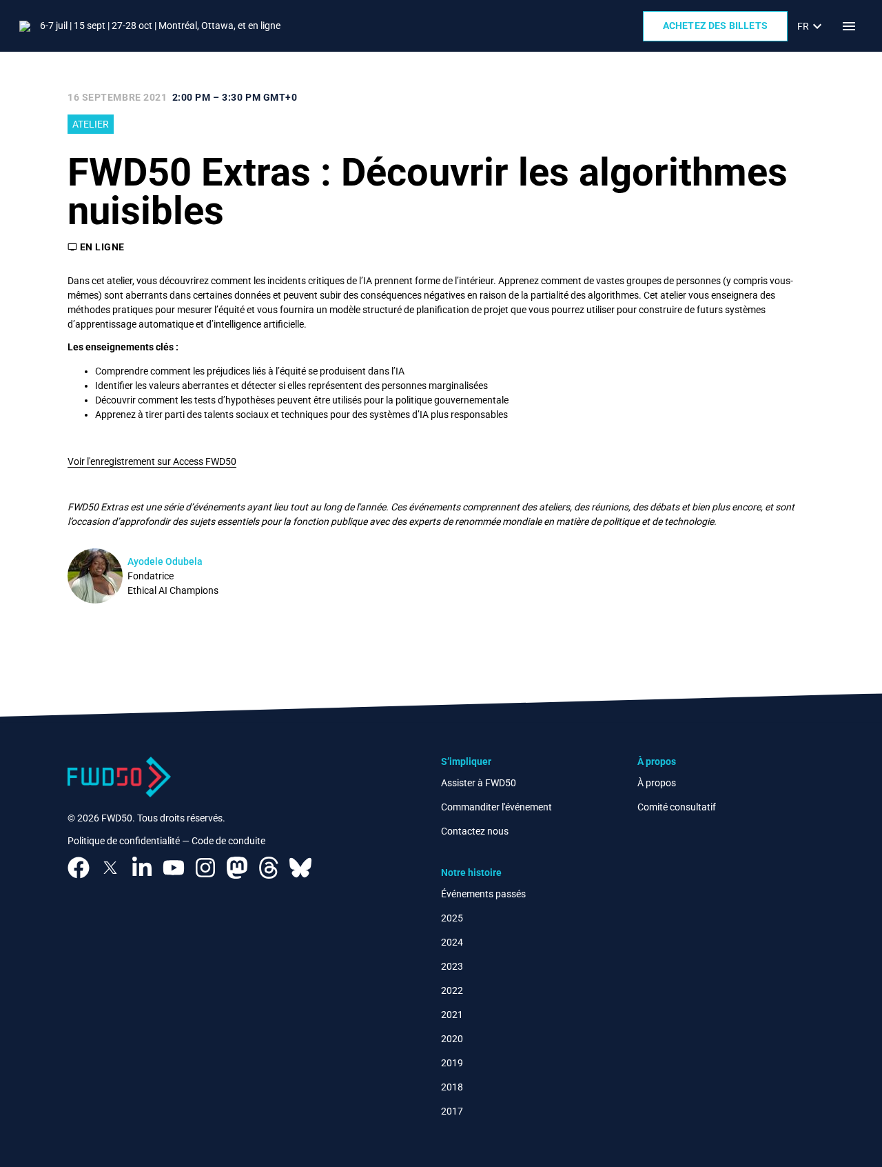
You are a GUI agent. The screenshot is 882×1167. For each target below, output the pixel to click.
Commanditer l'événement (496, 806)
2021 (452, 1014)
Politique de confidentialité (124, 840)
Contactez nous (475, 831)
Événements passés (483, 893)
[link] (811, 26)
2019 (452, 1062)
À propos (656, 782)
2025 (452, 918)
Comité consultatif (676, 806)
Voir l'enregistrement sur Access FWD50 (152, 461)
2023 (452, 966)
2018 (452, 1087)
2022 (452, 990)
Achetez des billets (715, 25)
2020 (452, 1038)
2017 (452, 1111)
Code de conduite (228, 840)
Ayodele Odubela (165, 561)
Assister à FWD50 (478, 782)
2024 (452, 942)
